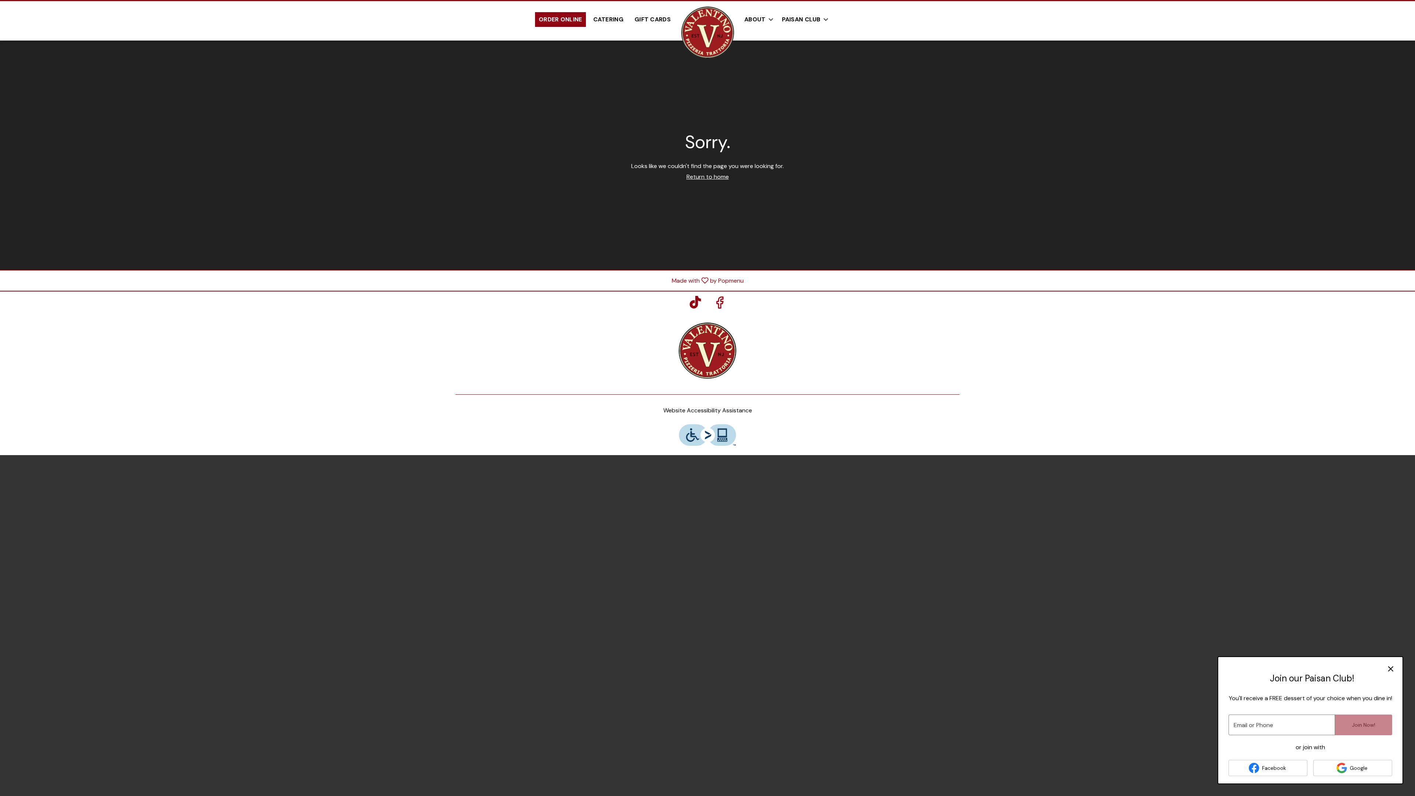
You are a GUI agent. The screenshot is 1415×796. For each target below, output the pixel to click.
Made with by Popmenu (375, 280)
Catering (608, 19)
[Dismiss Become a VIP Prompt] (1391, 669)
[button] (805, 19)
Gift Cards (653, 19)
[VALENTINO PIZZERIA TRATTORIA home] (707, 32)
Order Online (560, 19)
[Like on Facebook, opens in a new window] (719, 304)
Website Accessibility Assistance (707, 410)
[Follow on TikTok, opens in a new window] (695, 304)
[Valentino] (707, 350)
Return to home (707, 177)
